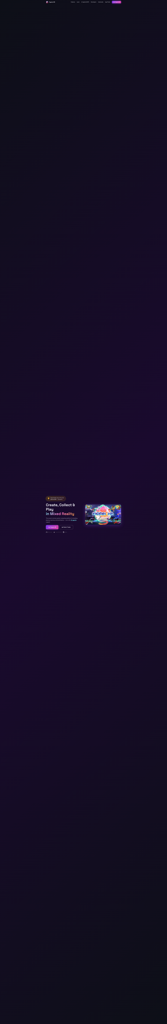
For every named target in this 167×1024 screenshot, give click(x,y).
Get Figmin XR (116, 2)
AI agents (73, 520)
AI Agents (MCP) (85, 2)
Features (73, 2)
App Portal (107, 2)
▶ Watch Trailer (66, 527)
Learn (78, 2)
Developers (93, 2)
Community (100, 2)
